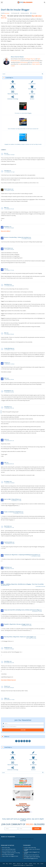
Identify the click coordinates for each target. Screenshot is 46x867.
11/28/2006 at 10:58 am (9, 482)
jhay (5, 332)
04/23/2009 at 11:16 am (9, 699)
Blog (7, 863)
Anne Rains (6, 661)
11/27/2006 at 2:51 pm (9, 208)
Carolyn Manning (8, 348)
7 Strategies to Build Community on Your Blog (11, 852)
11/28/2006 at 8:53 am (9, 463)
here (19, 64)
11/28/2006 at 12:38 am (9, 363)
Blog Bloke (6, 226)
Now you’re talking (5, 231)
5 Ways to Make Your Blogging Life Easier (10, 856)
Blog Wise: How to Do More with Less (31, 854)
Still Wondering (23, 62)
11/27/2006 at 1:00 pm (9, 190)
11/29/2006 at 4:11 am (9, 527)
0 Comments (34, 13)
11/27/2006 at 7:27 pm (9, 270)
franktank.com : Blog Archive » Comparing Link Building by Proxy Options (21, 554)
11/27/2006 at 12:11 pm (9, 171)
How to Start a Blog (6, 847)
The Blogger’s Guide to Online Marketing (32, 856)
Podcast (10, 863)
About (4, 863)
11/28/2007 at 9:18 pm (9, 648)
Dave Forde (6, 526)
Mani (5, 207)
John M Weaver (7, 390)
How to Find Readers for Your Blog (9, 851)
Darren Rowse (7, 13)
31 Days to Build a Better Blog (30, 847)
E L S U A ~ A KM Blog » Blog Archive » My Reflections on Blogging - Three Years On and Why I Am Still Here (22, 584)
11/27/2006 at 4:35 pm (26, 238)
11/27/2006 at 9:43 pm (9, 334)
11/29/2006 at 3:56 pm (35, 556)
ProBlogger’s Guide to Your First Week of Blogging (32, 850)
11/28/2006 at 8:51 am (9, 440)
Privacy (34, 863)
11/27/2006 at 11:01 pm (9, 349)
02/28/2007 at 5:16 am (26, 625)
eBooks (14, 863)
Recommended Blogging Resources (31, 858)
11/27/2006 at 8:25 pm (9, 285)
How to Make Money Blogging (8, 854)
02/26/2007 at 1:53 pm (37, 611)
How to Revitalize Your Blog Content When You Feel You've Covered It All (23, 128)
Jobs (22, 863)
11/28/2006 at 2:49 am (9, 379)
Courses (26, 863)
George (6, 362)
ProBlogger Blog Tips (30, 59)
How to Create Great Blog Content (8, 849)
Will (5, 269)
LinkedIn (13, 65)
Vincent (6, 686)
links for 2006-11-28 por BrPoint (11, 499)
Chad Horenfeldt (8, 542)
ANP (5, 462)
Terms (38, 863)
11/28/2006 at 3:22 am (9, 391)
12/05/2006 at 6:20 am (40, 586)
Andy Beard (7, 284)
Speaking (30, 863)
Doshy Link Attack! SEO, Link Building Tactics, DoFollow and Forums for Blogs (21, 610)
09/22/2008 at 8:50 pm (9, 687)
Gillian (5, 698)
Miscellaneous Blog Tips (25, 13)
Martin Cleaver (7, 189)
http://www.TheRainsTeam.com (8, 680)
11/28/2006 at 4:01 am (9, 408)
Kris (5, 153)
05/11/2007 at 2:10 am (31, 638)
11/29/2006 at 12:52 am (18, 513)
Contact (41, 863)
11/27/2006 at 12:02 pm (9, 154)
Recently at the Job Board (8, 836)
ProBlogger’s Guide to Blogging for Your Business (32, 853)
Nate (5, 378)
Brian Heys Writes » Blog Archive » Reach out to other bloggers (19, 636)
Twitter (33, 64)
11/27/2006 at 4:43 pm (9, 249)
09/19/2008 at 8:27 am (9, 662)
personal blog (36, 62)
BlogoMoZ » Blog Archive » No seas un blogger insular (16, 624)
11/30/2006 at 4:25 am (9, 568)
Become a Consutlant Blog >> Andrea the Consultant (16, 237)
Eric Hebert (6, 481)
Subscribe (23, 730)
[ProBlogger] (25, 2)
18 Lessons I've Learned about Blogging (23, 113)
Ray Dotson (7, 567)
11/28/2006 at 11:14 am (16, 500)
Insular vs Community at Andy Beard (12, 511)
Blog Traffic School (36, 16)
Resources (19, 863)
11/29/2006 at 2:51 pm (9, 543)
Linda (5, 439)
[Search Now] (42, 74)
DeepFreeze (7, 647)
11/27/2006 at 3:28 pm (9, 227)
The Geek (6, 170)
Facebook (38, 64)
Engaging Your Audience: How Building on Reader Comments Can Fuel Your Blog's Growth (23, 144)
